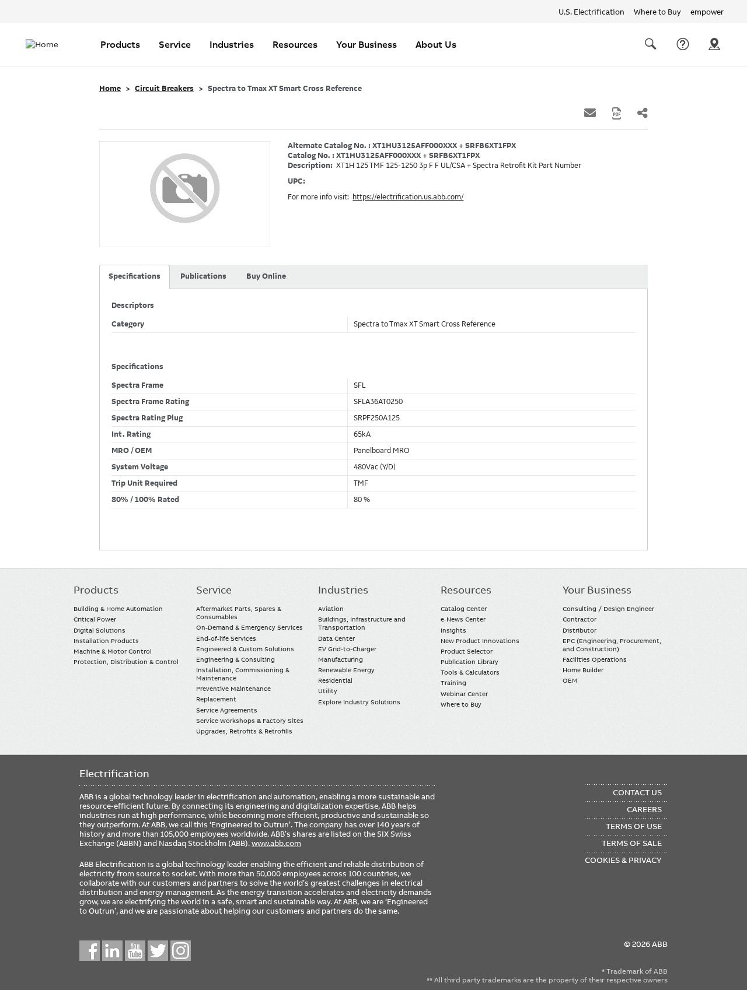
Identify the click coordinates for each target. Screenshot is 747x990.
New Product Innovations (480, 641)
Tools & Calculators (470, 672)
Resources (295, 44)
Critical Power (95, 619)
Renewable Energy (346, 670)
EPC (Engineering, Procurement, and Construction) (612, 645)
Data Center (336, 638)
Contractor (579, 619)
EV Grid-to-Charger (347, 649)
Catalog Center (464, 609)
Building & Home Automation (118, 609)
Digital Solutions (99, 630)
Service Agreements (226, 710)
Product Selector (467, 651)
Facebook (89, 950)
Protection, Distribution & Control (126, 662)
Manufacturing (340, 659)
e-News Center (463, 619)
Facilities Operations (595, 659)
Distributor (579, 630)
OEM (570, 680)
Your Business (366, 44)
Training (453, 683)
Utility (327, 691)
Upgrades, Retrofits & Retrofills (244, 731)
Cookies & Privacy (623, 860)
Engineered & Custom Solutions (245, 649)
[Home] (49, 44)
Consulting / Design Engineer (608, 609)
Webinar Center (464, 694)
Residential (335, 680)
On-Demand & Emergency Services (249, 627)
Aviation (331, 609)
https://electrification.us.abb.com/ (407, 197)
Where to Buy (657, 11)
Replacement (216, 699)
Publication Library (469, 662)
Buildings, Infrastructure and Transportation (362, 623)
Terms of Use (634, 826)
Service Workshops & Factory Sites (249, 721)
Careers (644, 809)
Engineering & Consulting (235, 659)
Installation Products (106, 641)
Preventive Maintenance (233, 688)
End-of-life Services (226, 638)
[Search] (651, 44)
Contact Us (683, 44)
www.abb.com (276, 843)
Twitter (158, 950)
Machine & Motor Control (113, 651)
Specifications (134, 276)
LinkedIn (112, 950)
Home (110, 89)
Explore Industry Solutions (359, 702)
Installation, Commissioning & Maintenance (242, 674)
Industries (232, 44)
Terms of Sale (632, 843)
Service (175, 44)
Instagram (180, 950)
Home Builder (583, 670)
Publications (203, 276)
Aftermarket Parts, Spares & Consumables (238, 613)
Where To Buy (714, 44)
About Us (436, 44)
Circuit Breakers (164, 89)
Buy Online (266, 276)
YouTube (135, 950)
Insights (453, 630)
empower (707, 11)
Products (120, 44)
